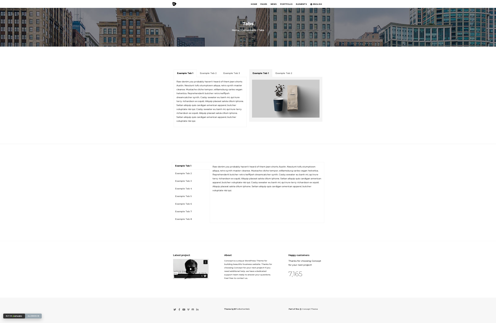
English (317, 4)
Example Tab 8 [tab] (183, 219)
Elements (301, 4)
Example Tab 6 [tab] (183, 204)
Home (254, 4)
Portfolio (286, 4)
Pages (263, 4)
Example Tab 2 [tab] (208, 73)
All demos (32, 316)
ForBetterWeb (243, 309)
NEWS (274, 4)
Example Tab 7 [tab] (183, 211)
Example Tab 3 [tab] (231, 73)
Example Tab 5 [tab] (183, 196)
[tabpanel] (210, 102)
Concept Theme (310, 309)
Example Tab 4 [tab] (183, 188)
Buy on (9, 316)
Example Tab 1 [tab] (185, 73)
